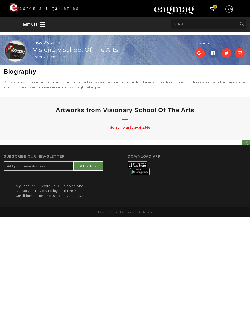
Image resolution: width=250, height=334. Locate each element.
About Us (48, 186)
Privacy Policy (46, 191)
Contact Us (74, 196)
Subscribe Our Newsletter (34, 156)
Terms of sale (49, 196)
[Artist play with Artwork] (43, 8)
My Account (25, 186)
